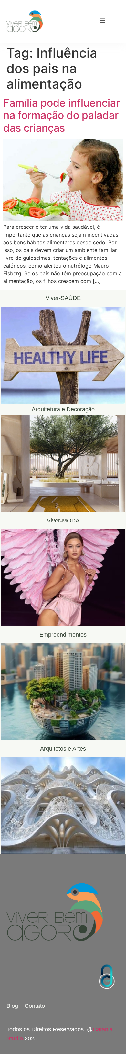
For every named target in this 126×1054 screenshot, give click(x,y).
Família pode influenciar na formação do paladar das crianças (61, 115)
